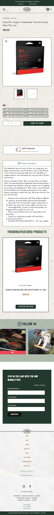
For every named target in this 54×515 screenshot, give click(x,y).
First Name (12, 397)
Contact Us (21, 4)
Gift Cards (27, 457)
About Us (27, 449)
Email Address (14, 388)
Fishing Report (27, 462)
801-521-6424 (32, 4)
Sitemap (43, 513)
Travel (27, 444)
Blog (27, 453)
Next (50, 275)
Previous (1, 275)
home (27, 436)
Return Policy (27, 475)
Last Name (12, 405)
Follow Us (29, 324)
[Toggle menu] (7, 9)
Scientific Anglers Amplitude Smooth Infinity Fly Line (26, 290)
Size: (6, 105)
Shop (27, 440)
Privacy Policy (27, 471)
